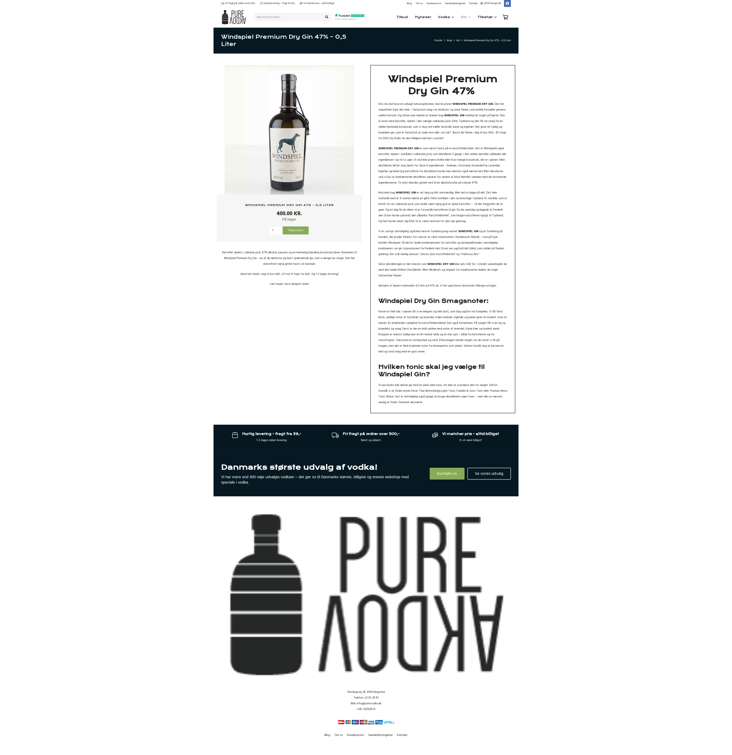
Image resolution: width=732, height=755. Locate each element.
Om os (419, 3)
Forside (438, 40)
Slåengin (480, 286)
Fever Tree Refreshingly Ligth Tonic (433, 391)
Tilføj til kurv (295, 230)
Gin (458, 40)
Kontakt (473, 3)
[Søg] (326, 17)
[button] (351, 70)
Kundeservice (434, 3)
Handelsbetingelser (455, 3)
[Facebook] (507, 3)
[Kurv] (505, 17)
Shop (449, 40)
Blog (409, 3)
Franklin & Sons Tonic (470, 391)
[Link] (233, 17)
